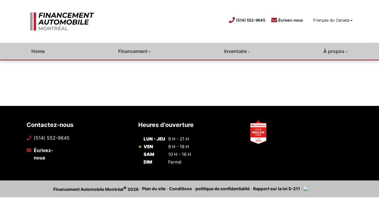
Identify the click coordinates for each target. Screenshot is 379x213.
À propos (333, 51)
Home (38, 51)
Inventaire (235, 51)
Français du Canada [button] (331, 20)
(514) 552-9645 (250, 20)
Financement (132, 51)
